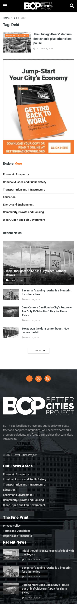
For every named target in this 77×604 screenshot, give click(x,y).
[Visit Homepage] (38, 6)
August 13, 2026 (32, 320)
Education (9, 197)
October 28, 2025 (44, 49)
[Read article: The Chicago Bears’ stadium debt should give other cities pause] (17, 42)
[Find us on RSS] (47, 378)
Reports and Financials (17, 535)
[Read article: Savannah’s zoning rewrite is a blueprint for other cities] (11, 294)
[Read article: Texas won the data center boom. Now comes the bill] (11, 332)
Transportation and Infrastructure (24, 189)
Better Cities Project (25, 455)
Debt (23, 18)
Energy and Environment (18, 204)
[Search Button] (72, 6)
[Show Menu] (5, 6)
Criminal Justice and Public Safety (24, 182)
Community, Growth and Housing (23, 212)
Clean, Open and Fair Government (24, 219)
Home (6, 18)
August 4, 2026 (31, 337)
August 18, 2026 (32, 299)
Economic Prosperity (17, 35)
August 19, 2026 (16, 280)
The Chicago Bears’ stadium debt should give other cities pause (52, 38)
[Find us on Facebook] (29, 378)
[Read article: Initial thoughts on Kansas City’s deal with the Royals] (11, 554)
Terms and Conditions (16, 530)
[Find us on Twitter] (38, 379)
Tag (15, 18)
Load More (39, 350)
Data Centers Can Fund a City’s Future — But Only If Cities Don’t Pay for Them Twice (47, 311)
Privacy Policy (12, 525)
